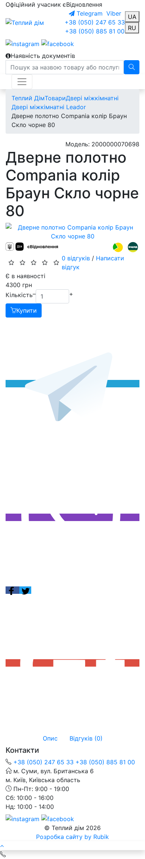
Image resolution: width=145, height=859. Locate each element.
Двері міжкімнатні (92, 98)
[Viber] (72, 517)
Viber (112, 13)
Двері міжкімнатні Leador (49, 107)
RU (132, 28)
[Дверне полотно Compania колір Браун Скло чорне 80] (72, 232)
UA (132, 16)
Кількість (19, 295)
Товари (55, 98)
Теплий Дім (28, 98)
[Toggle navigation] (22, 81)
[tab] (50, 738)
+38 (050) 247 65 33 (95, 22)
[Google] (72, 663)
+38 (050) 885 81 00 (95, 31)
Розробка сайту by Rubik (72, 836)
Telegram (89, 13)
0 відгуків (76, 258)
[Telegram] (72, 383)
